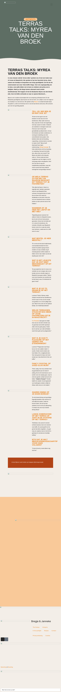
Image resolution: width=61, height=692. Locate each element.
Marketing (3, 667)
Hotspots (45, 627)
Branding (10, 667)
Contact (54, 630)
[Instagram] (2, 639)
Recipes (46, 630)
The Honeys (36, 627)
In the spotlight (37, 630)
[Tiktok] (6, 639)
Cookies (47, 635)
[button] (51, 4)
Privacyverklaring (37, 635)
